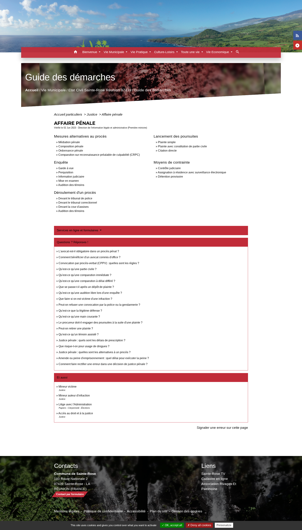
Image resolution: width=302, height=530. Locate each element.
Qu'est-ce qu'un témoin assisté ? (79, 334)
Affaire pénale (112, 114)
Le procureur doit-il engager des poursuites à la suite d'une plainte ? (100, 322)
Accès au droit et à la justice (75, 413)
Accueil (31, 90)
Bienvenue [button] (90, 52)
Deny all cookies (200, 525)
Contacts (66, 465)
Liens (208, 465)
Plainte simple (167, 142)
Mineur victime (68, 386)
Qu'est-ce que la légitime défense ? (80, 310)
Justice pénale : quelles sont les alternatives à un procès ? (95, 352)
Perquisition (65, 172)
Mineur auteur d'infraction (74, 395)
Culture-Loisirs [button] (164, 52)
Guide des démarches (152, 90)
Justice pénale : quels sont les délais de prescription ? (92, 340)
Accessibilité (136, 511)
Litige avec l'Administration (75, 404)
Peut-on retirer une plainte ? (76, 328)
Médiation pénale (69, 142)
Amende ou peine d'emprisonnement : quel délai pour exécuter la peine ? (103, 358)
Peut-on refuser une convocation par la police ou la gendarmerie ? (99, 304)
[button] (75, 52)
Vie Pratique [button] (140, 52)
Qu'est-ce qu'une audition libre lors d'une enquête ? (90, 292)
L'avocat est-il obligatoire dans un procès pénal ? (89, 251)
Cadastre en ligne (214, 479)
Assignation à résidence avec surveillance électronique (192, 172)
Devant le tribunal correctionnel (77, 202)
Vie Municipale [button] (114, 52)
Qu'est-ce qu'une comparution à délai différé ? (87, 280)
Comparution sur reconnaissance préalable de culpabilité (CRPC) (99, 154)
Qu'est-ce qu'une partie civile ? (77, 269)
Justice (92, 114)
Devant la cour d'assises (73, 206)
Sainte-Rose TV (213, 474)
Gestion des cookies (186, 511)
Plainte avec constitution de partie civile (182, 146)
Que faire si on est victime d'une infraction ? (85, 298)
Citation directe (167, 150)
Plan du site (158, 511)
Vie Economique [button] (218, 52)
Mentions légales (67, 511)
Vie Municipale (53, 90)
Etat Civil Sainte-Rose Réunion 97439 (99, 90)
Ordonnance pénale (70, 150)
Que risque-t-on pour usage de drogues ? (84, 346)
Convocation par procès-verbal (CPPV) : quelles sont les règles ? (99, 263)
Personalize (224, 525)
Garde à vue (66, 168)
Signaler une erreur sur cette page (222, 427)
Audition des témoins (71, 184)
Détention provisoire (170, 176)
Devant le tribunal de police (75, 198)
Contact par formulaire (70, 494)
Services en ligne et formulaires (78, 230)
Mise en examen (68, 180)
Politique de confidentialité (103, 511)
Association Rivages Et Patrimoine (218, 486)
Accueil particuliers (68, 114)
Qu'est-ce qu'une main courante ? (79, 316)
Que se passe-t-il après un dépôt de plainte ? (86, 286)
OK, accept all (173, 525)
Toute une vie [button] (190, 52)
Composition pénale (70, 146)
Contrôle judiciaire (169, 168)
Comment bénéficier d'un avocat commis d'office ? (89, 257)
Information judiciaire (71, 176)
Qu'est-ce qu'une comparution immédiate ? (85, 275)
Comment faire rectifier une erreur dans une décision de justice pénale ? (103, 364)
